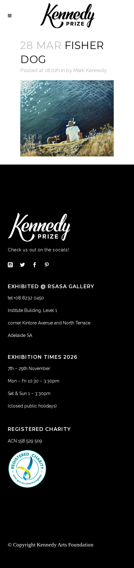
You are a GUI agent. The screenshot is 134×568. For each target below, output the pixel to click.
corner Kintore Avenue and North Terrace (49, 322)
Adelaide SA (20, 335)
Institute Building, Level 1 (32, 310)
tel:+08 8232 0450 (26, 297)
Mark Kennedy (90, 70)
